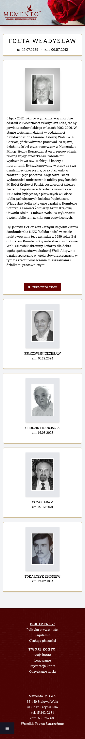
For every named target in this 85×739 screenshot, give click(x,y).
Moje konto (42, 655)
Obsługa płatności (42, 640)
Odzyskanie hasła (42, 671)
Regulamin (42, 635)
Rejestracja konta (43, 666)
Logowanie (42, 660)
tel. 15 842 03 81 (42, 712)
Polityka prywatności (42, 629)
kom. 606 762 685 (42, 718)
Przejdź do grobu (44, 287)
